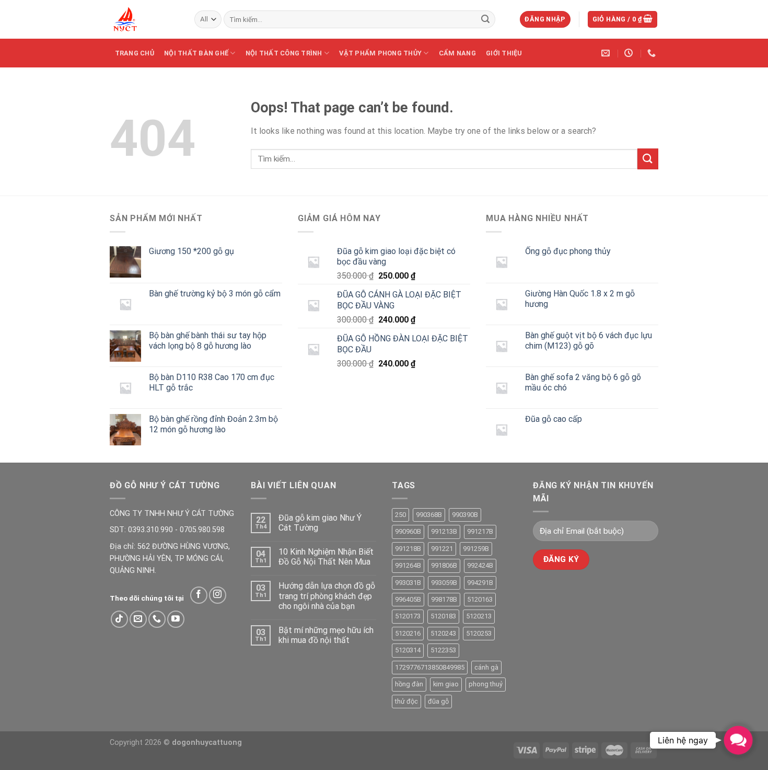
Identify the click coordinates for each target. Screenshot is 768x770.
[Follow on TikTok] (119, 619)
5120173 (408, 616)
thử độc (406, 701)
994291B (480, 583)
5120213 (479, 616)
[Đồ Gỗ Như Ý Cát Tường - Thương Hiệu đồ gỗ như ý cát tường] (144, 19)
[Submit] (485, 19)
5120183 (443, 616)
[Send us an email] (138, 619)
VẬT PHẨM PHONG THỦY (380, 53)
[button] (738, 740)
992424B (480, 565)
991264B (408, 565)
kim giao (446, 684)
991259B (476, 549)
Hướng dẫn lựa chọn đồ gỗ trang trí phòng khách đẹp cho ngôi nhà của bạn (326, 596)
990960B (408, 531)
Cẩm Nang (457, 53)
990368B (429, 515)
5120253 (479, 633)
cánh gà (486, 667)
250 (400, 515)
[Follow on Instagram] (217, 595)
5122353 (443, 650)
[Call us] (157, 619)
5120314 (408, 650)
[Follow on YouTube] (175, 619)
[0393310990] (652, 53)
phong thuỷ (486, 684)
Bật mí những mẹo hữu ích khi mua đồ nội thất (326, 635)
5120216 (408, 633)
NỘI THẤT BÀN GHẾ (196, 53)
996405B (408, 599)
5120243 (443, 633)
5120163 (480, 599)
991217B (480, 531)
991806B (444, 565)
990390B (465, 515)
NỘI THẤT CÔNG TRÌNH (284, 53)
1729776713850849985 (429, 667)
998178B (444, 599)
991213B (444, 531)
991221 (442, 549)
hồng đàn (409, 684)
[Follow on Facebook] (198, 595)
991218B (408, 549)
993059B (444, 583)
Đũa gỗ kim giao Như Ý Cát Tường (320, 523)
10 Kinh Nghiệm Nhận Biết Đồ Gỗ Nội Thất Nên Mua (326, 557)
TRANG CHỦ (134, 53)
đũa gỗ (438, 701)
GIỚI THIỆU (504, 53)
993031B (408, 583)
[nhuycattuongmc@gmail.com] (606, 53)
